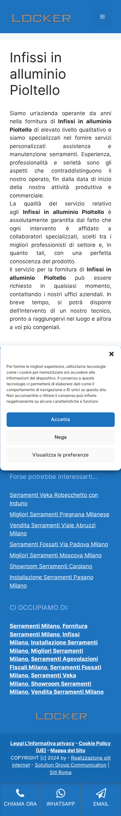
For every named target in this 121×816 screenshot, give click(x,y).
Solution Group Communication (70, 765)
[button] (111, 354)
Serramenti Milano (35, 626)
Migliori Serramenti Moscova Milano (56, 555)
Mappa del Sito (67, 750)
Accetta (60, 419)
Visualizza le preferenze (60, 455)
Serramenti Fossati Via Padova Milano (59, 544)
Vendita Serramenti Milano (67, 692)
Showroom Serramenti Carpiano (51, 566)
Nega (61, 437)
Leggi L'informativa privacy (42, 743)
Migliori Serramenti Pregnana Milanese (59, 514)
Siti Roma (60, 772)
